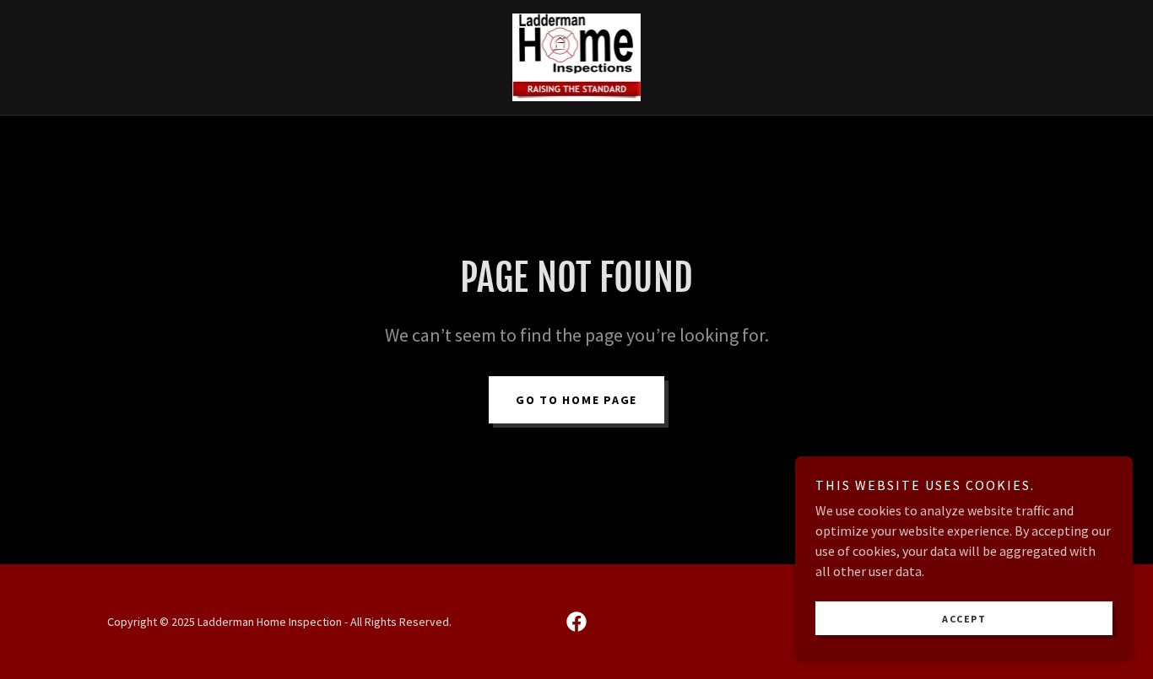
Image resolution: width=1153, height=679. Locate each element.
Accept (964, 618)
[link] (576, 55)
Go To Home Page (576, 399)
